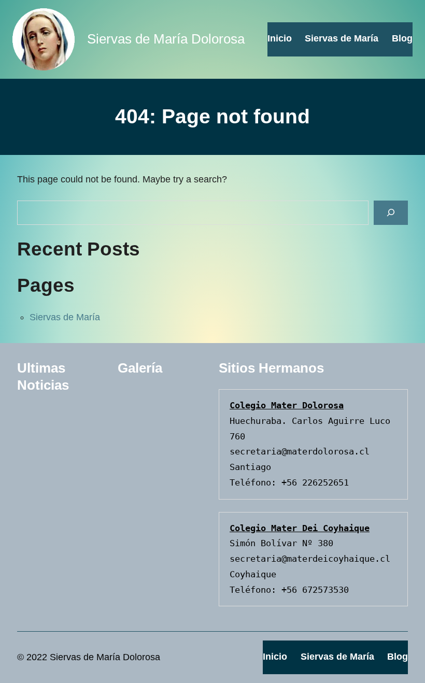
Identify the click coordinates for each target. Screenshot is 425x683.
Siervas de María (65, 317)
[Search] (391, 213)
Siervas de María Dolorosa (166, 39)
